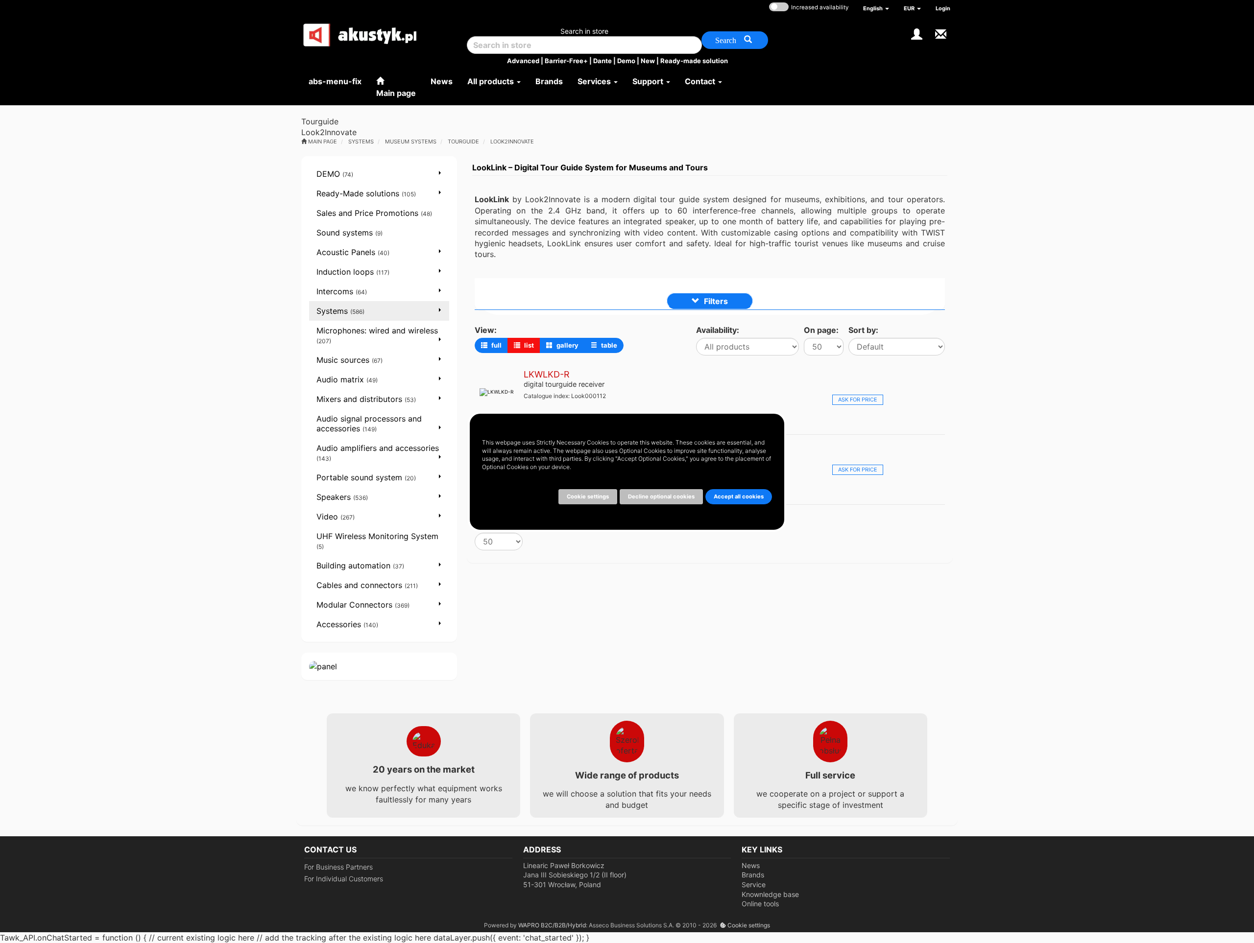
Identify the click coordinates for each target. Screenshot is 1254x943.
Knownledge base (770, 894)
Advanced (523, 61)
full (496, 345)
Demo (626, 61)
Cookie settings (748, 925)
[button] (876, 8)
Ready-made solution (694, 61)
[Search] (734, 40)
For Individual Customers (343, 878)
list (528, 345)
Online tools (760, 903)
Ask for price (857, 399)
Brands (753, 875)
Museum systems (410, 141)
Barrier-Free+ (566, 61)
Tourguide (463, 141)
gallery (567, 345)
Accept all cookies (739, 496)
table (608, 345)
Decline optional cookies (661, 496)
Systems (361, 141)
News (751, 865)
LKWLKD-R (547, 374)
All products (491, 81)
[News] (941, 33)
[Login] (917, 33)
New (648, 61)
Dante (602, 61)
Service (754, 884)
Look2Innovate (512, 141)
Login (943, 8)
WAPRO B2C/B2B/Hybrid (552, 925)
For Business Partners (338, 867)
